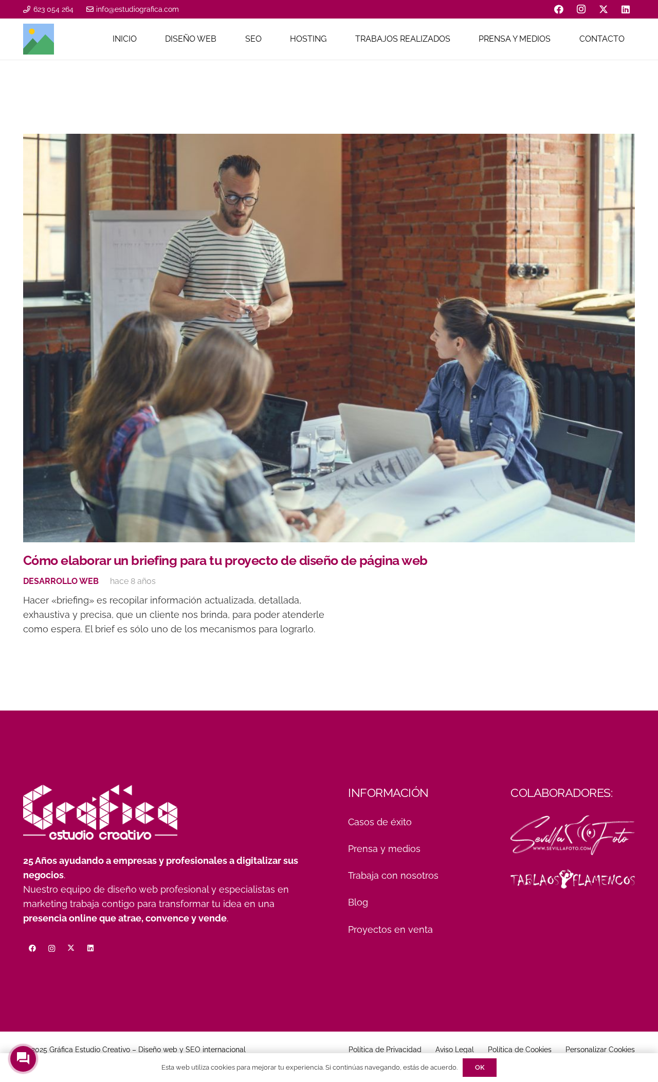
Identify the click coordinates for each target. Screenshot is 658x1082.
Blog (358, 902)
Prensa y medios (384, 848)
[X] (603, 9)
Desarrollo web (61, 581)
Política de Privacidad (385, 1049)
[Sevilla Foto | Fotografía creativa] (572, 835)
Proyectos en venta (390, 929)
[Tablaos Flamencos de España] (572, 879)
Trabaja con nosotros (393, 875)
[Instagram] (581, 9)
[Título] (38, 39)
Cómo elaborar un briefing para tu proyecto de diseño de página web (225, 560)
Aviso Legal (454, 1049)
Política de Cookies (520, 1049)
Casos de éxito (380, 822)
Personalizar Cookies (600, 1049)
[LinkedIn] (625, 9)
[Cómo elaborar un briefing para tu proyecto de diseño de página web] (329, 338)
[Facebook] (559, 9)
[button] (221, 39)
